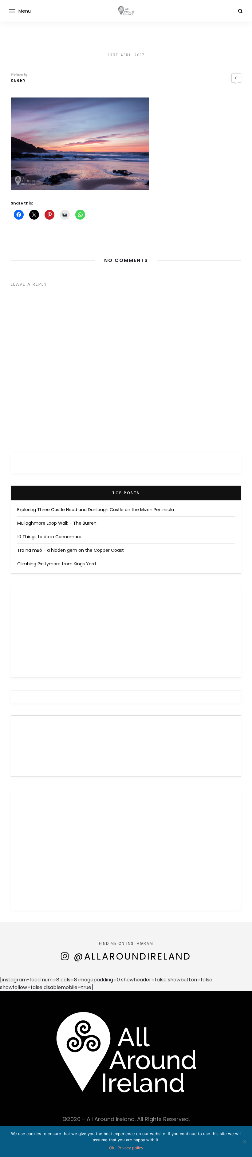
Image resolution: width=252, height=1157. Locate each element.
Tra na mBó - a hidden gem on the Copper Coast (70, 550)
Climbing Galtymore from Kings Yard (56, 564)
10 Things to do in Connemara (49, 537)
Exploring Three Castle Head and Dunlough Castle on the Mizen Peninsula (95, 510)
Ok (111, 1147)
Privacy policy (130, 1147)
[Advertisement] (126, 853)
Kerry (18, 80)
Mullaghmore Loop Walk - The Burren (56, 523)
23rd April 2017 (126, 55)
